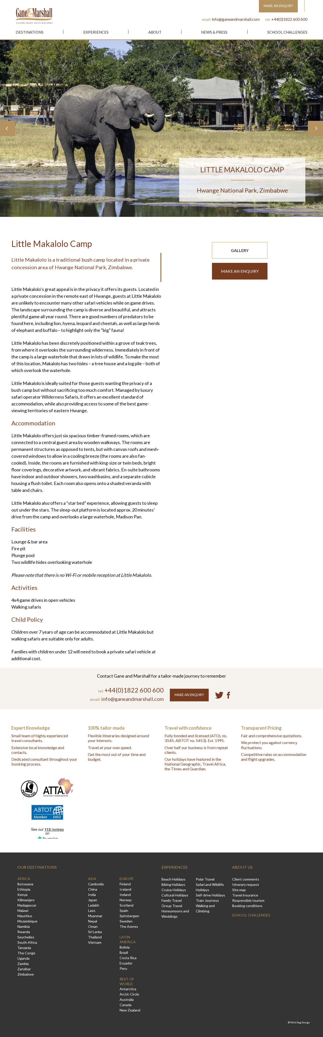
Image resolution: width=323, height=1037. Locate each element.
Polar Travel (205, 879)
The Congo (26, 953)
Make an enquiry (240, 271)
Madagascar (26, 905)
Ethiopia (23, 889)
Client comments (245, 879)
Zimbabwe (25, 974)
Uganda (23, 958)
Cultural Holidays (175, 895)
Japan (92, 900)
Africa (23, 879)
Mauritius (24, 916)
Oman (93, 926)
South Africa (27, 942)
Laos (91, 910)
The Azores (129, 926)
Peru (123, 968)
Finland (125, 884)
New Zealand (130, 1010)
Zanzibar (24, 969)
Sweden (126, 921)
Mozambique (27, 921)
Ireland (125, 894)
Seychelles (25, 937)
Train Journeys (207, 900)
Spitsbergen (129, 916)
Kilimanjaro (26, 900)
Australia (127, 999)
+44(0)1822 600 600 (289, 19)
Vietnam (94, 942)
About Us (242, 867)
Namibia (23, 926)
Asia (92, 879)
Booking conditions (247, 906)
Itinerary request (245, 884)
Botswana (25, 884)
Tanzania (24, 948)
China (92, 889)
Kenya (22, 894)
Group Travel (172, 906)
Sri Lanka (95, 932)
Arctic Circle (129, 994)
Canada (125, 1005)
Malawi (22, 910)
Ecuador (126, 963)
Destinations (29, 32)
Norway (126, 900)
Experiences (96, 32)
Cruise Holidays (174, 890)
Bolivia (125, 947)
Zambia (23, 963)
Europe (127, 879)
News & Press (214, 32)
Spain (124, 910)
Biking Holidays (173, 884)
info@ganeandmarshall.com (236, 19)
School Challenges (287, 32)
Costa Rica (128, 958)
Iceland (125, 889)
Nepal (92, 921)
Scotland (126, 905)
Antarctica (128, 989)
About (155, 32)
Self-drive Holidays (210, 895)
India (92, 894)
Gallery (240, 250)
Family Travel (172, 900)
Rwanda (23, 932)
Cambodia (96, 884)
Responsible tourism (248, 900)
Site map (239, 890)
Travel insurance (245, 895)
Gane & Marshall (34, 16)
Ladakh (93, 905)
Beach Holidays (173, 879)
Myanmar (95, 916)
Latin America (128, 939)
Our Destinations (37, 867)
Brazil (124, 952)
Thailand (95, 937)
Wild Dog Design (300, 1022)
